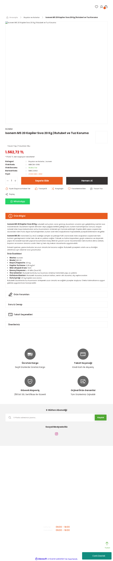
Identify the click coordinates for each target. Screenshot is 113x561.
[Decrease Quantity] (7, 181)
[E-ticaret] (56, 559)
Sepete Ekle (42, 180)
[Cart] (106, 7)
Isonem (49, 161)
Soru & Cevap (15, 304)
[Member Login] (101, 7)
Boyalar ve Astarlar (36, 161)
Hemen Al (87, 180)
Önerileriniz (14, 324)
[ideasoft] (41, 559)
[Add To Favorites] (76, 188)
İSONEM (9, 129)
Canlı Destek (98, 555)
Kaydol (100, 417)
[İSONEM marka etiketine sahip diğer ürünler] (101, 137)
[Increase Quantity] (16, 181)
